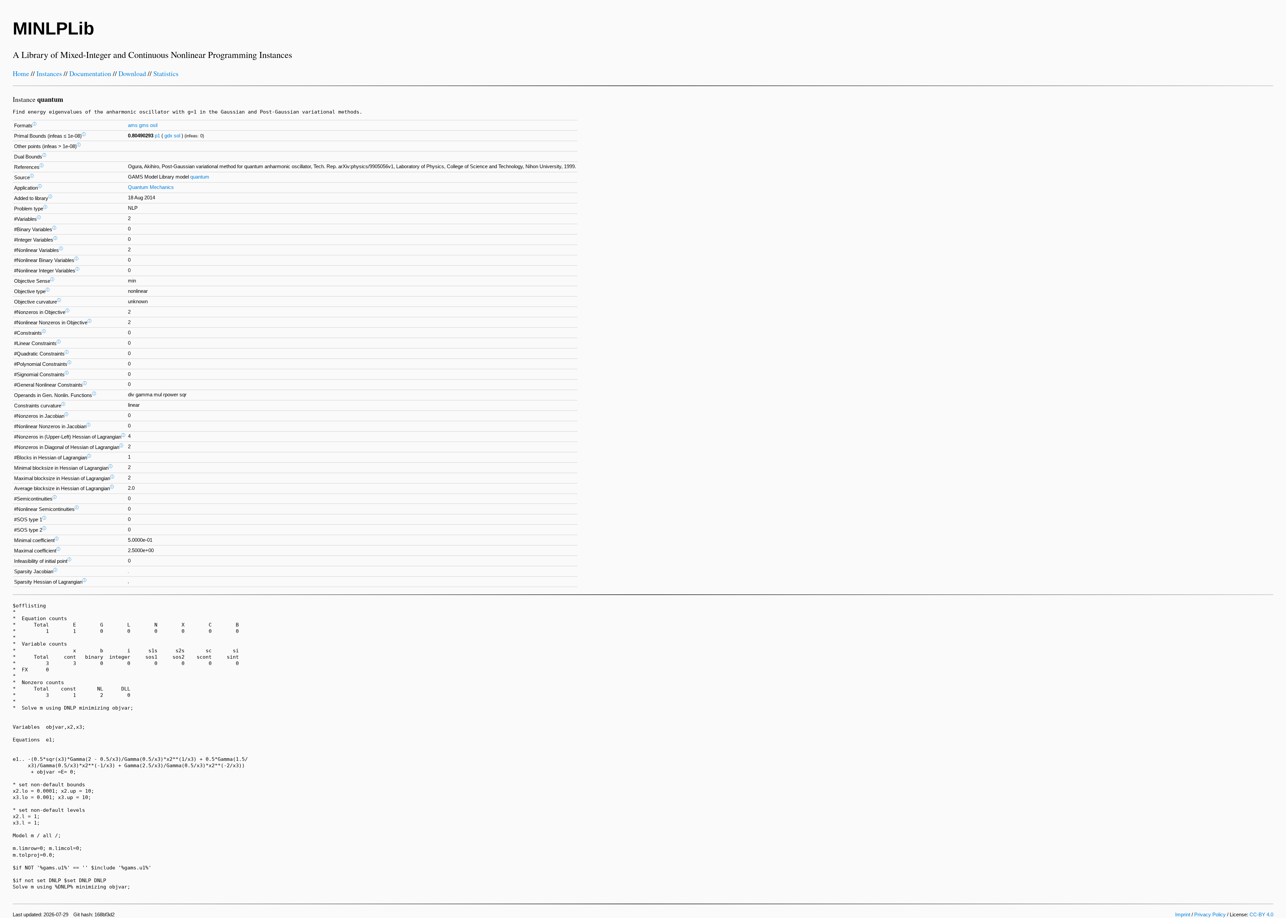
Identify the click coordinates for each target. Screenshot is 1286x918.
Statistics (165, 73)
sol (177, 135)
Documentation (90, 73)
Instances (49, 73)
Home (21, 73)
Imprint (1182, 914)
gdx (168, 135)
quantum (199, 177)
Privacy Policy (1210, 914)
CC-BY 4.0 (1261, 914)
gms (144, 125)
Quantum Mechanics (151, 187)
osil (153, 125)
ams (133, 125)
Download (132, 73)
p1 (157, 135)
